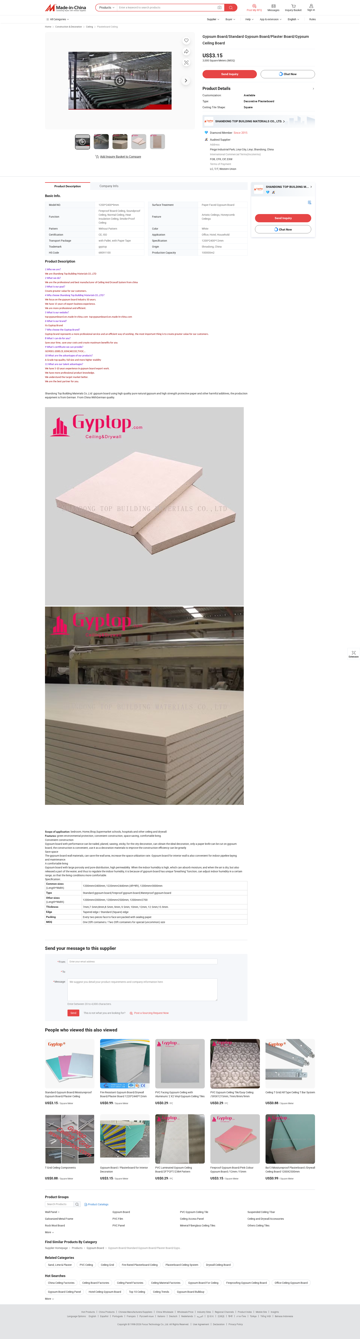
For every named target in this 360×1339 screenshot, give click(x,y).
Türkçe (253, 1316)
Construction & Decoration (68, 26)
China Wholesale (164, 1311)
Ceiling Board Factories (95, 1283)
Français (131, 1316)
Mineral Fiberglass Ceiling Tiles (197, 1225)
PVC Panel (118, 1225)
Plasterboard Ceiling (107, 26)
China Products (107, 1311)
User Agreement (201, 1324)
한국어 (210, 1316)
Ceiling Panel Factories (130, 1283)
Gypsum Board (121, 1212)
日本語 (221, 1316)
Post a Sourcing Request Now (149, 1013)
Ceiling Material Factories (165, 1283)
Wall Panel (51, 1212)
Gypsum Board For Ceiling (203, 1283)
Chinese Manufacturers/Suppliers (135, 1311)
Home (48, 26)
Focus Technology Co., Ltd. (155, 1324)
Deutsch (173, 1316)
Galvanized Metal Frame (59, 1218)
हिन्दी (230, 1316)
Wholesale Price (185, 1311)
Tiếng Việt (265, 1316)
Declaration (219, 1324)
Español (104, 1316)
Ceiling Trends (161, 1291)
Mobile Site (261, 1311)
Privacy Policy (236, 1324)
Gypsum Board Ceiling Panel (64, 1291)
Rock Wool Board (55, 1225)
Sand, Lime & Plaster (60, 1265)
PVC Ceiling (86, 1265)
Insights (275, 1311)
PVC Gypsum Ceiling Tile (194, 1212)
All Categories (58, 19)
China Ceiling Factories (61, 1283)
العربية (200, 1316)
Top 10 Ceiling (137, 1291)
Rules (312, 19)
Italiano (161, 1316)
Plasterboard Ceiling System (182, 1265)
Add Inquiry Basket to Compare (120, 156)
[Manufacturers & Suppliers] (65, 8)
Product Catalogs (97, 1204)
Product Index (245, 1311)
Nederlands (187, 1316)
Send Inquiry (229, 74)
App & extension (269, 19)
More (48, 1298)
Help (248, 19)
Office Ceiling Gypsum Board (291, 1283)
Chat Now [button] (290, 74)
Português (117, 1316)
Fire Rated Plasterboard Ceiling (140, 1265)
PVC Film (117, 1218)
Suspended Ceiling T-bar (261, 1212)
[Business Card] (309, 202)
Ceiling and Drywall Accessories (266, 1218)
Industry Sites (204, 1311)
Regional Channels (224, 1311)
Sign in (311, 10)
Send (73, 1013)
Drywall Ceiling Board (218, 1265)
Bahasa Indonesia (284, 1316)
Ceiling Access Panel (192, 1218)
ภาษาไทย (241, 1316)
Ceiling (89, 26)
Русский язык (147, 1316)
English (92, 1316)
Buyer (229, 19)
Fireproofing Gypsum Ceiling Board (246, 1283)
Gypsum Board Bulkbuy (190, 1291)
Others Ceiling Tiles (258, 1225)
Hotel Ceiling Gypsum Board (105, 1291)
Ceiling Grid (107, 1265)
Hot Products (88, 1311)
